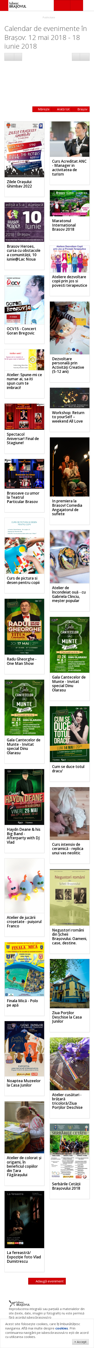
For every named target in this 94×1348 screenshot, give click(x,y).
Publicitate (48, 17)
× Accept (80, 1342)
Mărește (43, 109)
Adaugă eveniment (49, 1281)
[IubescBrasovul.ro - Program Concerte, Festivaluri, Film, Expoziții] (4, 5)
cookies (61, 1328)
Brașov (82, 109)
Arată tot (63, 109)
